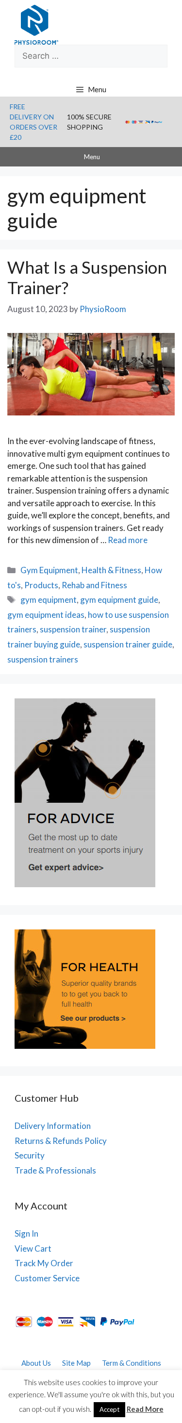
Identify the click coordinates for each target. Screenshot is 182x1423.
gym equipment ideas (45, 615)
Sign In (26, 1233)
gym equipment (48, 600)
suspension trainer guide (127, 644)
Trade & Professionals (55, 1170)
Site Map (76, 1362)
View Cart (33, 1248)
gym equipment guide (119, 600)
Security (30, 1155)
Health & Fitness (111, 570)
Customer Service (47, 1278)
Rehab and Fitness (94, 585)
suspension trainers (42, 659)
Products (41, 585)
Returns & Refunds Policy (61, 1141)
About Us (36, 1362)
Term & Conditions (131, 1362)
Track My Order (44, 1263)
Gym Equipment (49, 570)
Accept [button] (109, 1409)
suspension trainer (73, 629)
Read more (128, 540)
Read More (145, 1409)
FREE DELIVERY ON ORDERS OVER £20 (33, 121)
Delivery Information (53, 1126)
